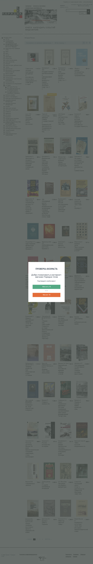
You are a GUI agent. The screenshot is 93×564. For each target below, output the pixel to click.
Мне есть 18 (46, 287)
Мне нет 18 (46, 295)
